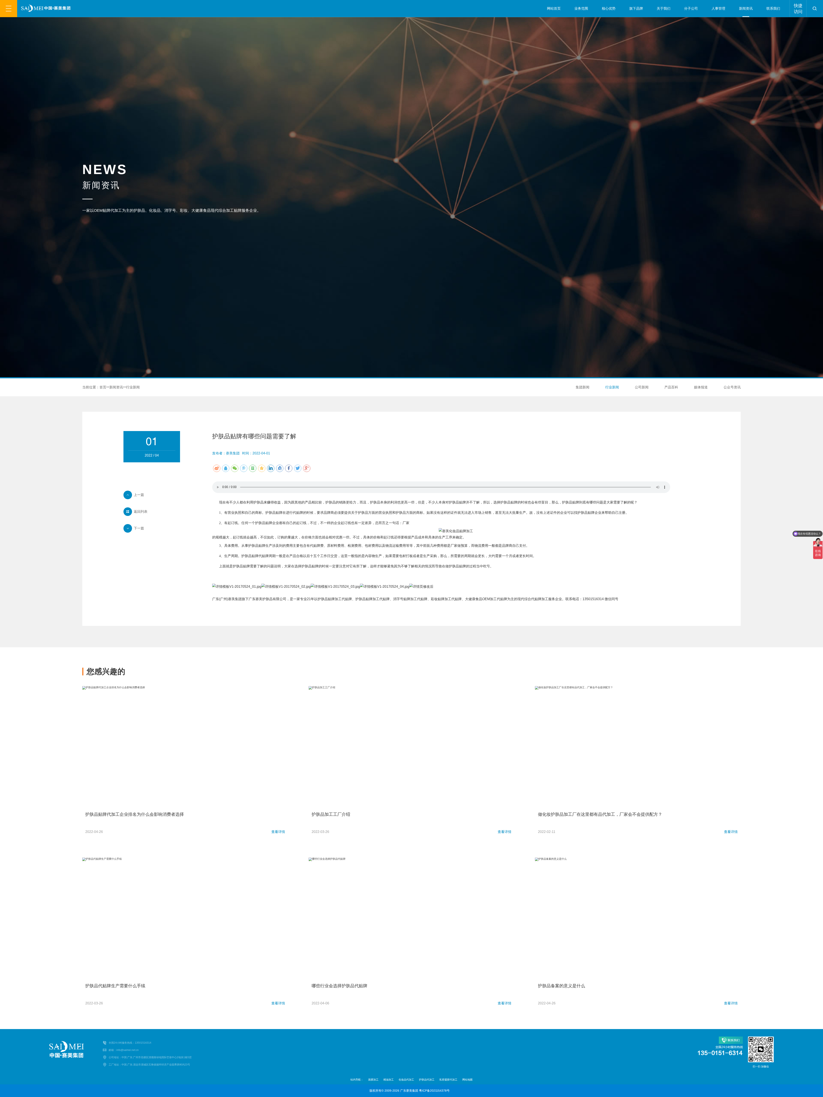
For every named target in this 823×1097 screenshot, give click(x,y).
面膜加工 (373, 1079)
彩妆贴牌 (438, 599)
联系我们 (773, 8)
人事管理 (718, 8)
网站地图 (467, 1079)
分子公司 (691, 8)
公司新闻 (642, 387)
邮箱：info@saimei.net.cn (124, 1050)
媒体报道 (701, 387)
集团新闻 (582, 387)
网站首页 (554, 8)
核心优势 (609, 8)
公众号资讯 (732, 387)
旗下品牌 (636, 8)
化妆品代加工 (406, 1079)
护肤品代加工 (426, 1079)
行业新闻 (133, 387)
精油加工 (388, 1079)
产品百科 (671, 387)
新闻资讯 (746, 8)
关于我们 (663, 8)
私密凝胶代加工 (448, 1079)
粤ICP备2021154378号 (434, 1090)
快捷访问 (798, 8)
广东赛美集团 (409, 1090)
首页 (102, 387)
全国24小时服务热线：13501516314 (130, 1042)
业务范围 (581, 8)
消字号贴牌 (401, 599)
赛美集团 (235, 599)
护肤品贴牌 (457, 502)
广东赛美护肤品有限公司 (267, 599)
